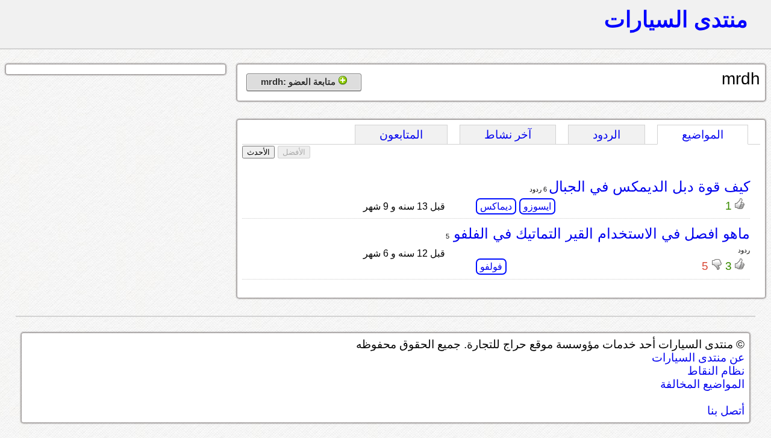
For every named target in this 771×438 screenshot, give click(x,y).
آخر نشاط (507, 134)
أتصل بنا (725, 410)
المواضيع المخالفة (702, 384)
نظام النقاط (715, 370)
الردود (606, 134)
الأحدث (258, 152)
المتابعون (401, 134)
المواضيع (702, 134)
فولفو (491, 266)
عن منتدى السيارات (698, 357)
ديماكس (496, 206)
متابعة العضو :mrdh (299, 82)
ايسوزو (537, 206)
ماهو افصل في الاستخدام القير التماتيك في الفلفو (599, 233)
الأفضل (293, 152)
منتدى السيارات (676, 19)
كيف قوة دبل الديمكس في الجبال (649, 186)
